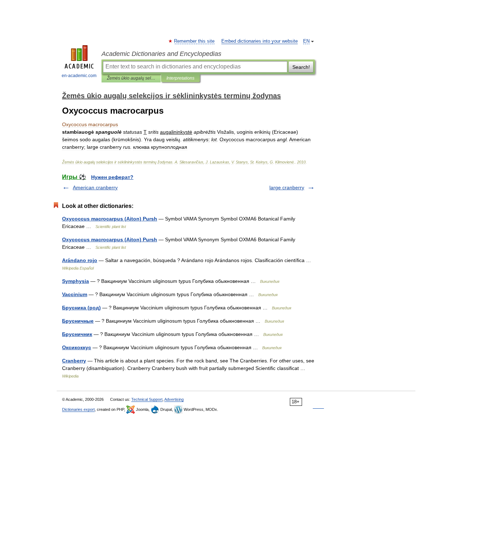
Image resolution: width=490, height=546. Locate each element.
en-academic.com (79, 75)
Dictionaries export (78, 409)
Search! (301, 67)
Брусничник (77, 334)
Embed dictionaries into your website (259, 41)
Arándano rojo (79, 260)
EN (306, 41)
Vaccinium (74, 294)
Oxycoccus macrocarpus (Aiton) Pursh (109, 219)
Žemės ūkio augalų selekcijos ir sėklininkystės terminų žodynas (131, 78)
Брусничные (78, 321)
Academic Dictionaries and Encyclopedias (161, 53)
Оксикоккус (76, 347)
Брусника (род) (81, 307)
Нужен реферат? (112, 177)
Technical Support (146, 399)
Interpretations (180, 78)
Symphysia (75, 281)
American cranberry (95, 187)
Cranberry (74, 361)
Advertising (174, 399)
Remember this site (195, 41)
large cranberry (286, 187)
